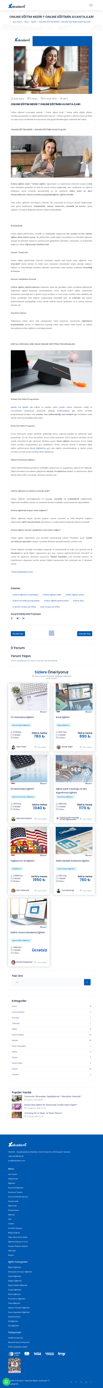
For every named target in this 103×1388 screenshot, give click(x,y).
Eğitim (33, 22)
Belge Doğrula (14, 1233)
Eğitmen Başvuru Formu (18, 1242)
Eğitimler (11, 1183)
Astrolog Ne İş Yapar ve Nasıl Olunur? (43, 1113)
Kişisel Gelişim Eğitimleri (17, 1285)
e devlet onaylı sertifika (24, 606)
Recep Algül (67, 746)
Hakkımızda (13, 1179)
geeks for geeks (20, 407)
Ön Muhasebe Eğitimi (22, 788)
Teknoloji (15, 1023)
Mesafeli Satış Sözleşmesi (19, 1342)
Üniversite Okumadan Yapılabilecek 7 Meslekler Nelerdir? (52, 1096)
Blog (26, 22)
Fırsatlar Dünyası (15, 1228)
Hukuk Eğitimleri (14, 1276)
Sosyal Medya (18, 1012)
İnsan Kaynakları (19, 1046)
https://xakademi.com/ (22, 572)
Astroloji (15, 1017)
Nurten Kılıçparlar (24, 962)
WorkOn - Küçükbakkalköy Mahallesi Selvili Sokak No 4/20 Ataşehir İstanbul (39, 1152)
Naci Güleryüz (22, 890)
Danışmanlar (13, 1210)
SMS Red (12, 1251)
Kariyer (15, 1069)
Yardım (11, 1224)
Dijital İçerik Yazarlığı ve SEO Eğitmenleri (69, 818)
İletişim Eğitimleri (15, 1281)
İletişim (11, 1255)
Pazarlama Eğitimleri (16, 1299)
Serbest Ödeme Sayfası (18, 1246)
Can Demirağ (68, 890)
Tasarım (15, 1074)
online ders (78, 600)
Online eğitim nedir (52, 594)
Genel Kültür (17, 1063)
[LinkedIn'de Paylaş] (23, 618)
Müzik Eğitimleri (14, 1294)
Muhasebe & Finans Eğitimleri (20, 1272)
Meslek (15, 1040)
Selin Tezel (21, 746)
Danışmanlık (13, 1201)
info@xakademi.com (16, 1160)
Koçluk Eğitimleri (14, 1290)
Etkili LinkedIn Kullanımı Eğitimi (72, 860)
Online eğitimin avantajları (26, 594)
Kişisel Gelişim (18, 1035)
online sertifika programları (26, 600)
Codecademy (63, 410)
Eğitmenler (12, 1206)
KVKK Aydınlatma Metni (17, 1347)
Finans (14, 1057)
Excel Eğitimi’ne (38, 448)
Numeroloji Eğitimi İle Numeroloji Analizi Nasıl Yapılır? (50, 1104)
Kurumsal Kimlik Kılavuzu (18, 1197)
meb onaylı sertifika (50, 606)
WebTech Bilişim (31, 1381)
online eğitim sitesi (74, 594)
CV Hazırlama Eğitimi (22, 717)
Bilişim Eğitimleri (14, 1267)
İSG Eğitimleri (13, 1326)
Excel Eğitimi (62, 717)
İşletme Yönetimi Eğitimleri (19, 1308)
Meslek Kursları (14, 1317)
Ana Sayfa (17, 22)
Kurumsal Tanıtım (15, 1192)
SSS (10, 1219)
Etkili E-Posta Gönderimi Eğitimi (28, 932)
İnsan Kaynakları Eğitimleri (19, 1312)
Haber (14, 1051)
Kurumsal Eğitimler (15, 1188)
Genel (14, 1006)
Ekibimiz (11, 1215)
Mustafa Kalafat (24, 818)
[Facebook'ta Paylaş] (11, 618)
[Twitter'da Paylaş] (18, 618)
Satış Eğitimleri (14, 1303)
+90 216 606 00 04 (15, 1156)
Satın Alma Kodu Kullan (18, 1237)
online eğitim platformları (56, 600)
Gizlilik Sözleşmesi (15, 1338)
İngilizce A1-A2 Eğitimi (22, 860)
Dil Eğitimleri (13, 1321)
